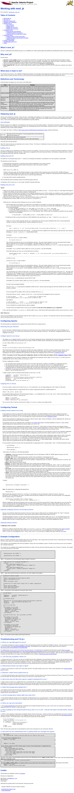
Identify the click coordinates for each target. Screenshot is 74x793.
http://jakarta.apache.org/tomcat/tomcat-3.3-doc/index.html (14, 647)
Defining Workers (10, 39)
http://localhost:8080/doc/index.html (22, 646)
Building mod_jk (10, 26)
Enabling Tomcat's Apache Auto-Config (15, 36)
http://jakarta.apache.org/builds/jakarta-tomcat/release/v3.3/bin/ (33, 130)
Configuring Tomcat (8, 35)
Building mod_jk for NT (12, 27)
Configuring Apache (8, 30)
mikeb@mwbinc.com (12, 778)
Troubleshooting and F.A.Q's (10, 41)
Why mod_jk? (6, 19)
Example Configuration (8, 40)
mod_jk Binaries (10, 24)
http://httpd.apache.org (67, 715)
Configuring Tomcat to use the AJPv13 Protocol (17, 37)
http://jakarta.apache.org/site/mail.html (48, 654)
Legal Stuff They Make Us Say (8, 789)
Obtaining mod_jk (7, 23)
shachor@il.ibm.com (14, 12)
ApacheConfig (36, 422)
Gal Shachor (22, 773)
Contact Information (5, 790)
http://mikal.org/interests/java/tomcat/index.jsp (33, 651)
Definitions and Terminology (10, 22)
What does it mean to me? (9, 21)
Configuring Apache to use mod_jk (14, 32)
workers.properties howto (10, 705)
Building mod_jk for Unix (12, 28)
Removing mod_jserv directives (13, 31)
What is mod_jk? (7, 18)
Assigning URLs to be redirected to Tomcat (16, 34)
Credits (5, 43)
